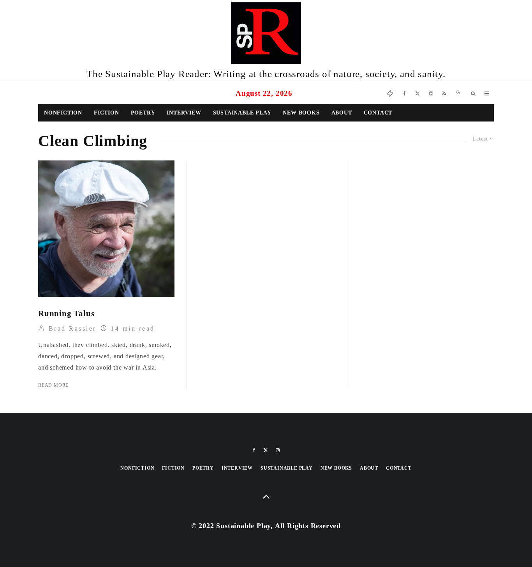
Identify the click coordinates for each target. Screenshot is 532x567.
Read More (53, 385)
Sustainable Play (242, 113)
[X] (417, 92)
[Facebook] (404, 92)
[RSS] (444, 92)
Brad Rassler (71, 328)
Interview (184, 113)
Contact (378, 113)
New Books (301, 113)
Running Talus (66, 313)
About (341, 113)
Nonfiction (63, 113)
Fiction (106, 113)
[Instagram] (431, 92)
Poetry (143, 113)
